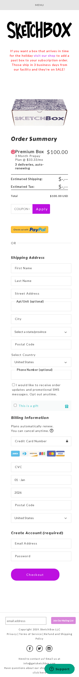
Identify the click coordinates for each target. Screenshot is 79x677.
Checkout (35, 574)
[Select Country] (41, 354)
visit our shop (45, 55)
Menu (39, 5)
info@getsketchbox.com (39, 663)
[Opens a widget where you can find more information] (59, 669)
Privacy (12, 634)
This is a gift (29, 406)
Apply (42, 209)
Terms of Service (30, 634)
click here (40, 672)
